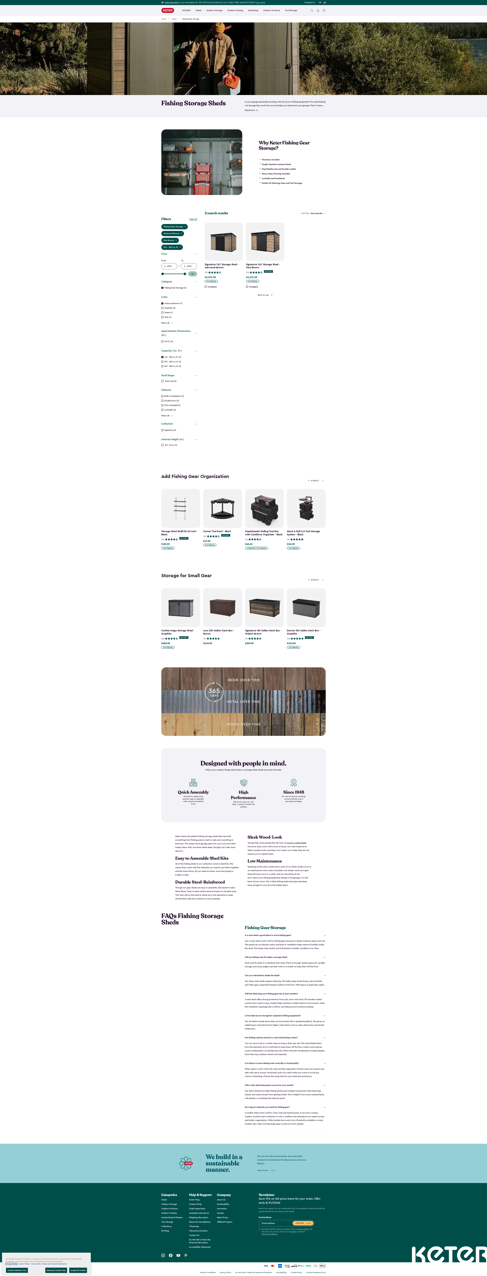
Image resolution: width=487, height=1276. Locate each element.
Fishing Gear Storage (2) (175, 288)
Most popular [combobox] (316, 213)
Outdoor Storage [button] (214, 10)
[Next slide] (323, 481)
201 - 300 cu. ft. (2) (172, 366)
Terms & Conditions (269, 1234)
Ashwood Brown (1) (173, 303)
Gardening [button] (253, 10)
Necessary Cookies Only (56, 1270)
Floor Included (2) (172, 405)
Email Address (265, 1217)
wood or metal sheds (296, 843)
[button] (287, 1232)
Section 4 (294, 1232)
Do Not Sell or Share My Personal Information (253, 1272)
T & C (258, 3)
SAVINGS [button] (186, 10)
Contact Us (309, 3)
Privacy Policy (303, 1229)
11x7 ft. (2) (168, 341)
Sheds (174, 19)
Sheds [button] (198, 10)
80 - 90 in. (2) (171, 445)
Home (163, 19)
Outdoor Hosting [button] (235, 10)
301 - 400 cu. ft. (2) (172, 362)
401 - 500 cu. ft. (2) (172, 357)
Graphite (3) (169, 308)
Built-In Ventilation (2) (174, 396)
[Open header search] (311, 10)
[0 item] (324, 10)
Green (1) (168, 313)
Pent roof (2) (171, 381)
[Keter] (168, 10)
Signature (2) (170, 430)
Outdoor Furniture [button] (271, 10)
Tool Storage (291, 10)
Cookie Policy (296, 1272)
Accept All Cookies (78, 1270)
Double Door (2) (171, 401)
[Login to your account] (317, 10)
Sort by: (305, 213)
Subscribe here (171, 3)
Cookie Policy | (25, 1264)
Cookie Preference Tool (316, 1272)
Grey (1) (167, 317)
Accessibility (281, 1272)
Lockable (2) (170, 410)
